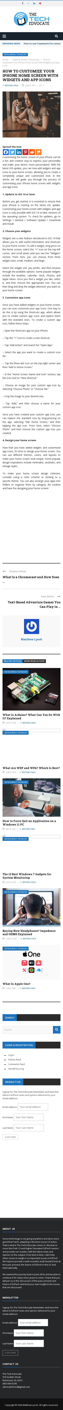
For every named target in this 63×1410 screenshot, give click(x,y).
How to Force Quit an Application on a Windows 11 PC (29, 822)
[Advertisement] (31, 525)
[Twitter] (12, 152)
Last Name (8, 1127)
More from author (34, 661)
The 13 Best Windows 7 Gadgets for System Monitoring (27, 875)
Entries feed (14, 1059)
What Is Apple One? (16, 984)
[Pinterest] (25, 152)
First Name (8, 1117)
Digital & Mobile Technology (15, 55)
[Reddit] (32, 152)
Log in (11, 1055)
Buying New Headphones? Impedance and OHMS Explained (29, 932)
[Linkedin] (19, 152)
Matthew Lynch (11, 85)
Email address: (10, 1107)
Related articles (13, 661)
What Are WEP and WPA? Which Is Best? (31, 768)
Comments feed (16, 1064)
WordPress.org (16, 1068)
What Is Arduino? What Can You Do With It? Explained (31, 716)
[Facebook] (6, 152)
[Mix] (38, 152)
